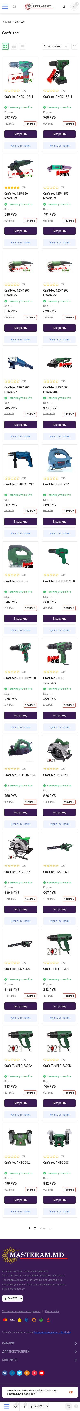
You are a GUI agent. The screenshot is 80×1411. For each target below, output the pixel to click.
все (42, 1228)
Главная (7, 22)
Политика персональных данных (21, 1311)
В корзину (20, 134)
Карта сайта (52, 1311)
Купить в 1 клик (20, 145)
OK (71, 1392)
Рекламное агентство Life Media (52, 1332)
